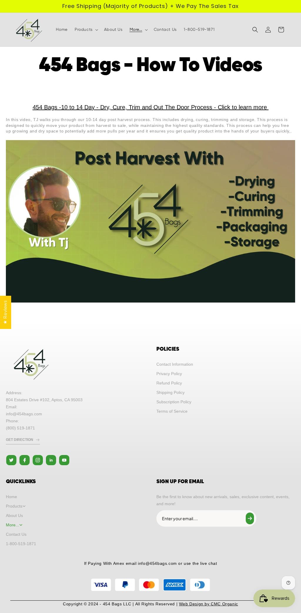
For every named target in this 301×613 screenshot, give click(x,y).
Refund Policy (169, 383)
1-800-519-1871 (21, 543)
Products (14, 506)
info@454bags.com (157, 563)
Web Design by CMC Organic (208, 604)
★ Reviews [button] (5, 312)
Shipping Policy (170, 392)
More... (12, 525)
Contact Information (174, 364)
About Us (14, 515)
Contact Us (16, 534)
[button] (86, 29)
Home (11, 496)
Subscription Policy (173, 401)
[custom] (11, 460)
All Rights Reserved (155, 604)
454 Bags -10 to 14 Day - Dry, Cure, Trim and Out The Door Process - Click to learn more (151, 107)
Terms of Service (172, 411)
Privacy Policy (169, 373)
